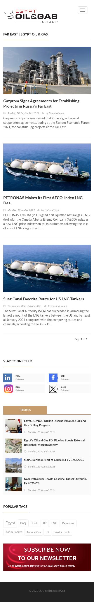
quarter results (62, 532)
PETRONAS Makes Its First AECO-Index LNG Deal (43, 200)
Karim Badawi (13, 532)
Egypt (10, 523)
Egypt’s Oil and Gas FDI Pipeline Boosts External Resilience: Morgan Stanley (54, 442)
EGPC (34, 523)
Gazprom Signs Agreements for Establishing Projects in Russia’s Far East (41, 103)
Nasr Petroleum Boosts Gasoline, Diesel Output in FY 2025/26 (55, 481)
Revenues (68, 523)
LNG (54, 523)
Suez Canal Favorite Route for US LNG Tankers (43, 299)
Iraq (23, 523)
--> (3, 388)
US (47, 532)
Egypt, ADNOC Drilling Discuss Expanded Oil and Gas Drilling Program (55, 423)
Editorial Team (52, 210)
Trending (25, 410)
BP (45, 523)
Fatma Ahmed (56, 113)
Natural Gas (34, 532)
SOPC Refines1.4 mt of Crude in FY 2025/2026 (54, 460)
